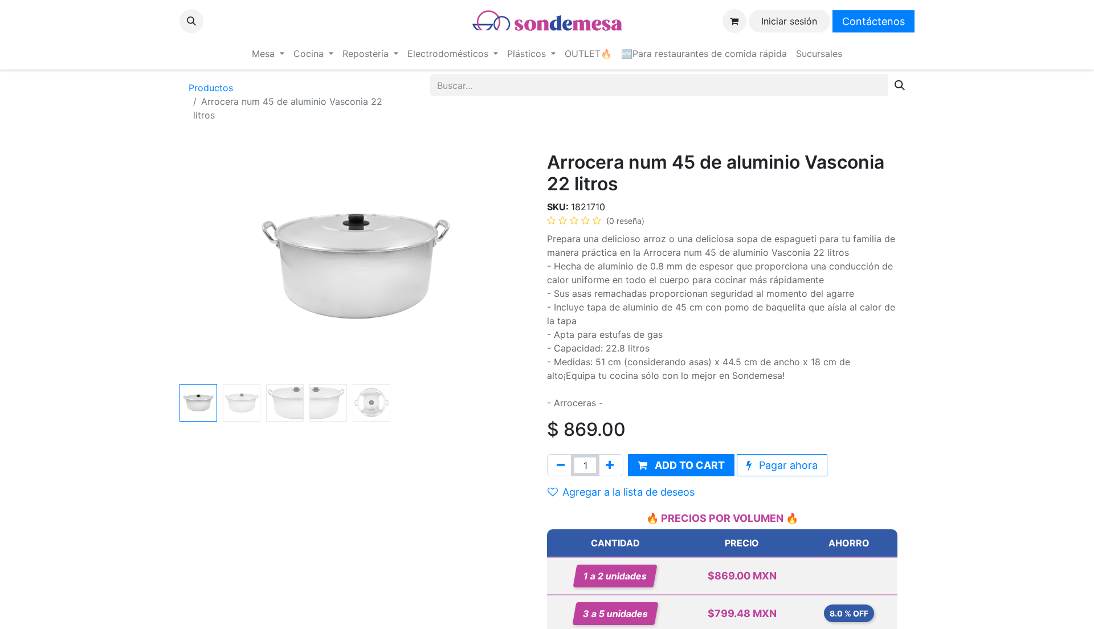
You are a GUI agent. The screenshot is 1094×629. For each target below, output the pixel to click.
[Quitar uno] (560, 465)
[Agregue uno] (609, 465)
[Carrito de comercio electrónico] (734, 21)
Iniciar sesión (789, 21)
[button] (191, 21)
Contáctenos (873, 21)
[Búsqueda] (900, 85)
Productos (211, 87)
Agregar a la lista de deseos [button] (628, 492)
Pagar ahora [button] (787, 465)
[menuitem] (268, 53)
